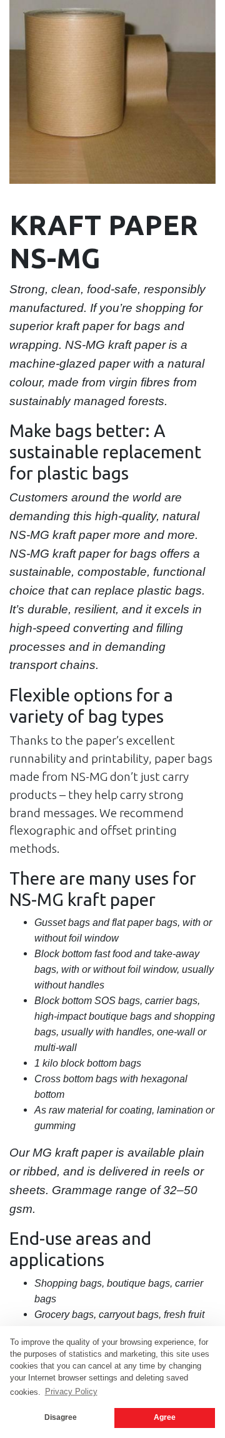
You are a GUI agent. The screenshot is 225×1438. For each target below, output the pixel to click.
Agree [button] (165, 1417)
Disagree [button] (60, 1417)
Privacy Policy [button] (71, 1391)
